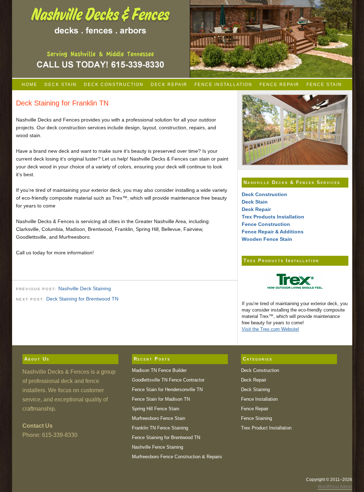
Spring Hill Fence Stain (155, 408)
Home (29, 84)
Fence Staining (256, 418)
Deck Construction (114, 84)
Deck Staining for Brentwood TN (82, 299)
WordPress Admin (335, 486)
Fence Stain (324, 84)
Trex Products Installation (273, 217)
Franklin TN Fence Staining (160, 428)
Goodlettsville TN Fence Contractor (168, 380)
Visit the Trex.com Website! (270, 329)
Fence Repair (279, 84)
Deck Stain (60, 84)
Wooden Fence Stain (267, 239)
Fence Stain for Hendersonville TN (167, 389)
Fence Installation (223, 84)
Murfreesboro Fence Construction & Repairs (177, 456)
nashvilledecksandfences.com (182, 39)
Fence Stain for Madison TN (161, 399)
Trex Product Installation (266, 428)
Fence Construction (266, 224)
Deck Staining (255, 389)
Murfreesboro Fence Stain (158, 418)
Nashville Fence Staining (157, 447)
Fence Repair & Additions (273, 231)
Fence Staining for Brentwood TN (166, 437)
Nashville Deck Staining (84, 288)
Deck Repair (169, 84)
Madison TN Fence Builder (159, 370)
